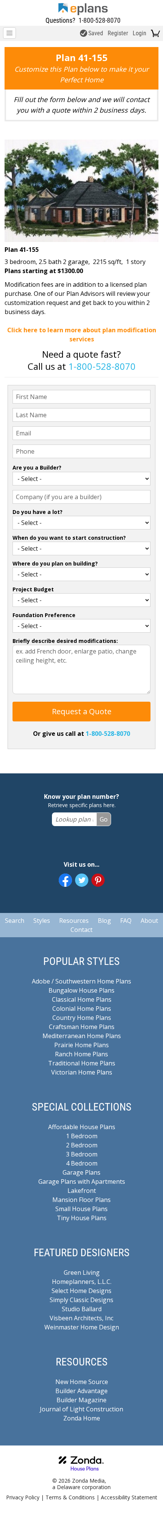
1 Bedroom (81, 1136)
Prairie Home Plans (81, 1045)
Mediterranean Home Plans (81, 1036)
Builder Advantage (81, 1391)
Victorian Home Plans (81, 1072)
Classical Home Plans (81, 999)
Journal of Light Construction (81, 1409)
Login (139, 33)
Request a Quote (81, 711)
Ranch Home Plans (81, 1054)
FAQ (126, 920)
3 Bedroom (81, 1154)
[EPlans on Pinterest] (98, 880)
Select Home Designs (81, 1291)
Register (118, 33)
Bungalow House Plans (81, 990)
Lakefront (81, 1190)
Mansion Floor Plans (81, 1200)
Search (14, 920)
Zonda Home (81, 1418)
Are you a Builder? (37, 467)
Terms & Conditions (70, 1497)
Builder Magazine (81, 1400)
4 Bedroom (81, 1163)
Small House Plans (81, 1209)
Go (104, 819)
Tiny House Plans (82, 1218)
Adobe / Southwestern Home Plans (81, 981)
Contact (81, 929)
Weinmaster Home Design (81, 1327)
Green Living (82, 1272)
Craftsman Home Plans (81, 1027)
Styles (41, 920)
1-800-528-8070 (99, 20)
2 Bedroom (81, 1145)
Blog (104, 920)
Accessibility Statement (129, 1497)
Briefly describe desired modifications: (65, 640)
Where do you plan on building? (55, 563)
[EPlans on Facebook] (65, 880)
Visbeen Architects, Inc (81, 1318)
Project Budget (33, 589)
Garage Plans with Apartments (81, 1181)
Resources (74, 920)
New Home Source (81, 1382)
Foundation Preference (44, 615)
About (149, 920)
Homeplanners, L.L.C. (81, 1281)
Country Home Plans (81, 1017)
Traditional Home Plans (81, 1063)
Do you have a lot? (38, 511)
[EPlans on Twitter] (82, 880)
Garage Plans (81, 1172)
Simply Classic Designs (81, 1300)
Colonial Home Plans (81, 1008)
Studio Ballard (82, 1309)
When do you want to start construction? (69, 537)
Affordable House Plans (81, 1127)
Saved (95, 33)
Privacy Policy (22, 1497)
